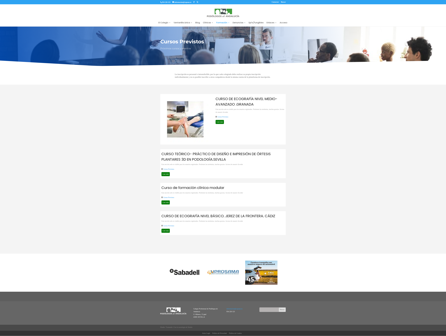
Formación (221, 23)
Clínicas (207, 23)
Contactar (275, 2)
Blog (197, 23)
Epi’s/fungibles (256, 23)
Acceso (283, 23)
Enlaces (270, 23)
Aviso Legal (206, 333)
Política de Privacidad (219, 333)
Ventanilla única (182, 23)
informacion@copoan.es (234, 309)
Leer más (220, 122)
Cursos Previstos (222, 117)
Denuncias (238, 23)
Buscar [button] (283, 2)
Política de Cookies (235, 333)
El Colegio (163, 23)
